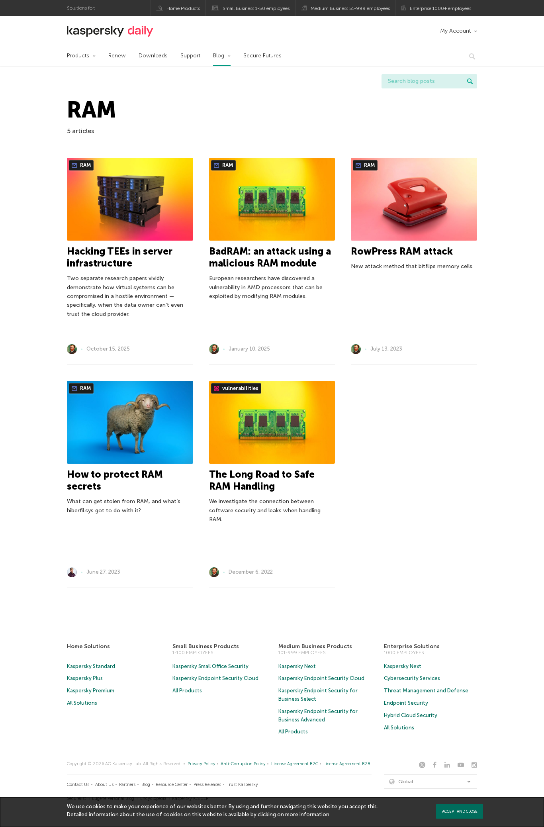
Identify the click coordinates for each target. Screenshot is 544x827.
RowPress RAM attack (402, 251)
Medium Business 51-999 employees (350, 8)
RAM (85, 165)
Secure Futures (262, 55)
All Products (187, 691)
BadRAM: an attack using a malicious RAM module (270, 257)
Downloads (153, 55)
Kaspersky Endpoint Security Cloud (215, 678)
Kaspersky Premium (90, 691)
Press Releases (207, 784)
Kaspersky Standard (91, 666)
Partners (127, 784)
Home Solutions (88, 646)
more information (307, 814)
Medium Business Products (315, 646)
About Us (104, 784)
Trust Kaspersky (242, 784)
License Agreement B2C (294, 763)
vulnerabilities (239, 388)
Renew (117, 55)
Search (470, 81)
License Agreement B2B (346, 763)
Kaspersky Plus (85, 678)
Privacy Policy (201, 763)
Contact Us (78, 784)
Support (190, 55)
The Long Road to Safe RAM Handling (262, 480)
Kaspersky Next (297, 666)
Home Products (183, 8)
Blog (218, 55)
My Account (455, 30)
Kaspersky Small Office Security (210, 666)
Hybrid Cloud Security (410, 715)
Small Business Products (205, 646)
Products (78, 55)
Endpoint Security (406, 703)
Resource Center (172, 784)
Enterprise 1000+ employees (440, 8)
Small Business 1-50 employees (256, 8)
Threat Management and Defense (426, 691)
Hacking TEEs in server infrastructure (119, 257)
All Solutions (82, 703)
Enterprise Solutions (412, 646)
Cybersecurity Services (412, 678)
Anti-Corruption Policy (243, 763)
